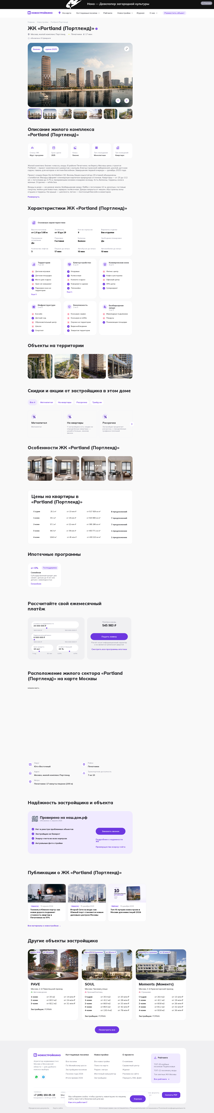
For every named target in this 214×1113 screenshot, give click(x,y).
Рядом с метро (101, 1069)
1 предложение (119, 531)
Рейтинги (107, 13)
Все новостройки (102, 1061)
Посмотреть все (107, 1030)
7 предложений (119, 518)
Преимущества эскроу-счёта (110, 847)
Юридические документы (39, 1108)
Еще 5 (34, 294)
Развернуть (34, 197)
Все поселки (71, 1061)
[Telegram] (43, 1077)
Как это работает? (77, 1102)
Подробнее (36, 584)
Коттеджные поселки (86, 13)
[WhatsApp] (36, 1077)
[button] (118, 100)
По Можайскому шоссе (76, 1065)
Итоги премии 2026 (74, 1078)
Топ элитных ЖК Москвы (165, 1074)
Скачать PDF (171, 1095)
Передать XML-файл (132, 1078)
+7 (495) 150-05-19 (44, 1094)
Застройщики (100, 1078)
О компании (127, 1061)
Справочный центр (130, 1065)
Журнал (140, 13)
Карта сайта (58, 1108)
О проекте (128, 1054)
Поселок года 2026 (74, 1074)
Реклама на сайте (130, 1074)
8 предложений (119, 511)
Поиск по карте (101, 1065)
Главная (31, 22)
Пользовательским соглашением (143, 1108)
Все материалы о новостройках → (44, 926)
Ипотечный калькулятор (105, 1074)
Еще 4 (69, 292)
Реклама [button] (206, 3)
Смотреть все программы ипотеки (109, 649)
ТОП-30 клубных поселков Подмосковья (164, 1065)
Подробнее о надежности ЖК (109, 840)
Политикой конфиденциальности (172, 1108)
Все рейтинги (160, 1079)
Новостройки (123, 13)
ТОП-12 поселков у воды (165, 1070)
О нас (152, 13)
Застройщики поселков (76, 1069)
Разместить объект (174, 13)
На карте (66, 13)
